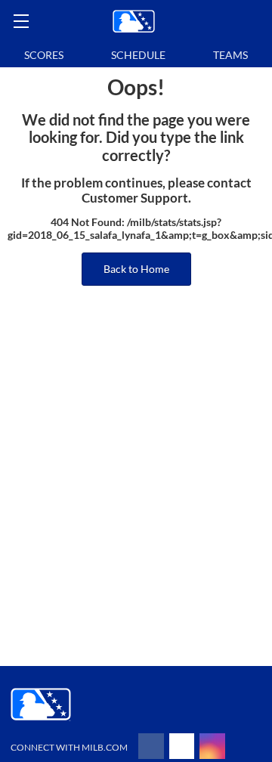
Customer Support (135, 198)
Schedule (138, 54)
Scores (43, 54)
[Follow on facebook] (151, 746)
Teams (230, 54)
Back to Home (136, 268)
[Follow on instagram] (212, 746)
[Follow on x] (182, 746)
